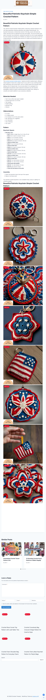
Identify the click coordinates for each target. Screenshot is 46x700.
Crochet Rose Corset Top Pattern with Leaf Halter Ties (10, 629)
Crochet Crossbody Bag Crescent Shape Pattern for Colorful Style (32, 630)
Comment (4, 584)
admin (6, 19)
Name (4, 600)
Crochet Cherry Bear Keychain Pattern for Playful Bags (33, 653)
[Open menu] (29, 3)
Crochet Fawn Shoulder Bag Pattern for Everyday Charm (10, 653)
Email (18, 600)
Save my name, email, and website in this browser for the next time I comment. (20, 603)
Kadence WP (36, 696)
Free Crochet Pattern (8, 11)
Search (3, 657)
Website (34, 600)
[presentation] (11, 549)
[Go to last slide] (3, 555)
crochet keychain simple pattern (13, 81)
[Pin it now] (23, 79)
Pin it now (7, 42)
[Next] (43, 555)
